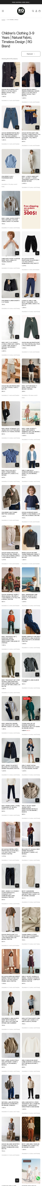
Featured (30, 54)
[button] (3, 11)
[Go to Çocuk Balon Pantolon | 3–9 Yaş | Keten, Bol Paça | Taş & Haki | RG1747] (31, 327)
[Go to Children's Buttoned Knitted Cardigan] (11, 497)
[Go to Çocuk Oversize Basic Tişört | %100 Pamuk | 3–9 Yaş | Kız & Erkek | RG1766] (31, 497)
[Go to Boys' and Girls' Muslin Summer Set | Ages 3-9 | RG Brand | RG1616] (31, 1129)
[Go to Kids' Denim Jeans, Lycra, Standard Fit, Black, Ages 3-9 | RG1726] (11, 790)
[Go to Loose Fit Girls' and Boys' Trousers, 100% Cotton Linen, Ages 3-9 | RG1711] (31, 285)
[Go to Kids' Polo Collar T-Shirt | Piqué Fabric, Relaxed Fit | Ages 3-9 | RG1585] (11, 455)
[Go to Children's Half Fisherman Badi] (11, 161)
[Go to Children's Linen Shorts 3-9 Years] (11, 285)
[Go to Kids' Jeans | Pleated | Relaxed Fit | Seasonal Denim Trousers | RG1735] (11, 750)
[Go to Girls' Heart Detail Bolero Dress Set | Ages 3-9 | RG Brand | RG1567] (31, 750)
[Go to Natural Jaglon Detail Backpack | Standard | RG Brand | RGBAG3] (11, 1087)
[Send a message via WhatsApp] (38, 1178)
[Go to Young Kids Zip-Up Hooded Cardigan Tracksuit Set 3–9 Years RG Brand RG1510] (31, 708)
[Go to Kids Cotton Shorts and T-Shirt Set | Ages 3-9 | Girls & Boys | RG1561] (31, 1003)
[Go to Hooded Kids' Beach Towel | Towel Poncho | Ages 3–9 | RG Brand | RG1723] (31, 1171)
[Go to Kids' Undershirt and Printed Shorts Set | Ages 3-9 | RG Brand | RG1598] (31, 579)
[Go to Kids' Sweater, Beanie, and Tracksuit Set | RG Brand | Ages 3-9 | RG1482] (11, 708)
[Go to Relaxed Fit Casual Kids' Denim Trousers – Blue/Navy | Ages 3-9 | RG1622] (31, 834)
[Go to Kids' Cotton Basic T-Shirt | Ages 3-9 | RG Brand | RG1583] (31, 371)
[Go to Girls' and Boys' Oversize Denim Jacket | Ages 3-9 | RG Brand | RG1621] (31, 455)
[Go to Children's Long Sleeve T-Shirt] (31, 665)
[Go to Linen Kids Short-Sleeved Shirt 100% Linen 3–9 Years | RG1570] (11, 243)
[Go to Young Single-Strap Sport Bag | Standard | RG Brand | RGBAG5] (31, 919)
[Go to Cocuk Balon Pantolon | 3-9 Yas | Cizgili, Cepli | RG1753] (11, 371)
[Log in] (36, 11)
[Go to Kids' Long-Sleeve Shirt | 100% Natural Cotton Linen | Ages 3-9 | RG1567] (11, 203)
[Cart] (39, 11)
